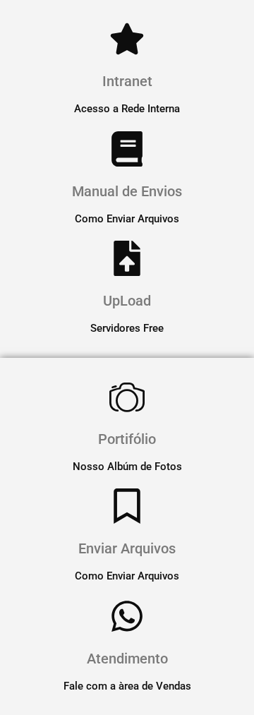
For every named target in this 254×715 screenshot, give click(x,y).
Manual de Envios (127, 191)
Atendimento (127, 658)
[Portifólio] (127, 396)
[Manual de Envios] (127, 149)
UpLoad (127, 300)
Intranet (127, 81)
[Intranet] (127, 38)
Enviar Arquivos (127, 548)
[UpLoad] (127, 258)
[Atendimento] (127, 616)
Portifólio (127, 439)
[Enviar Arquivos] (127, 506)
